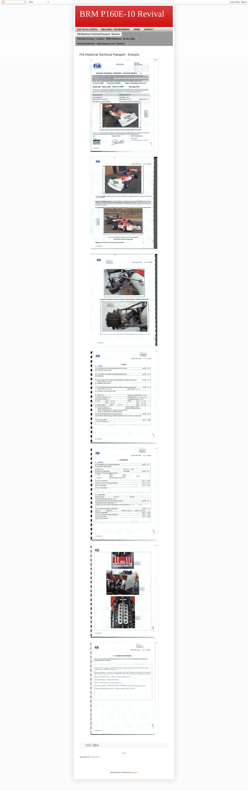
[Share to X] (92, 745)
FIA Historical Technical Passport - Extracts (98, 34)
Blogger (134, 772)
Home (124, 753)
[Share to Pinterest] (97, 745)
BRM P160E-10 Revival (122, 14)
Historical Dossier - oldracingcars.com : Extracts (101, 43)
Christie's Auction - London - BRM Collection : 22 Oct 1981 (106, 39)
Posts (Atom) (95, 757)
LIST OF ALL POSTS (87, 29)
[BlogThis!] (89, 745)
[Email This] (86, 745)
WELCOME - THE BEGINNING (115, 29)
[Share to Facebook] (94, 745)
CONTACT (149, 29)
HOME (137, 29)
